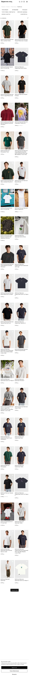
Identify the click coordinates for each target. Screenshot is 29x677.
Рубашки (24, 9)
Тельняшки (5, 9)
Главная (3, 6)
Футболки (15, 9)
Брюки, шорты (6, 14)
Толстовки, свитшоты (8, 12)
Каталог (8, 6)
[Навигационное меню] (27, 1)
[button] (19, 1)
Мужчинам (13, 6)
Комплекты (24, 14)
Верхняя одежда (22, 12)
